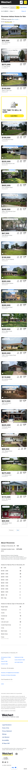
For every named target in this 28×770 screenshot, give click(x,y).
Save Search (23, 7)
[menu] (25, 2)
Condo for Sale (4, 663)
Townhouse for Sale (19, 657)
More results (15, 19)
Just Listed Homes (19, 662)
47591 (2, 684)
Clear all (23, 11)
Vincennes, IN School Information (8, 675)
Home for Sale (4, 661)
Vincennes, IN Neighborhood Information (10, 672)
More (11, 11)
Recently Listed (8, 21)
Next (18, 530)
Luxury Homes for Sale (20, 659)
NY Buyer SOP (6, 743)
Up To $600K (4, 11)
